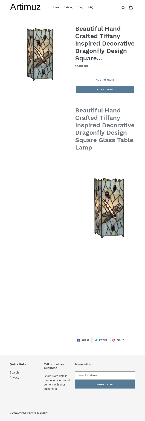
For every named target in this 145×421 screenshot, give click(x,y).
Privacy (14, 377)
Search (14, 372)
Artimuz (22, 412)
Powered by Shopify (37, 412)
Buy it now (105, 89)
